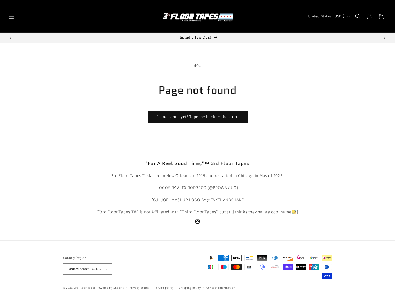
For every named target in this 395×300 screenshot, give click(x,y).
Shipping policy (190, 288)
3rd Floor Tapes (85, 288)
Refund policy (164, 288)
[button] (11, 16)
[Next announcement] (384, 38)
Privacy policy (139, 288)
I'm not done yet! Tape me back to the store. (198, 116)
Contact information (220, 288)
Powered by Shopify (110, 288)
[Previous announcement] (10, 38)
